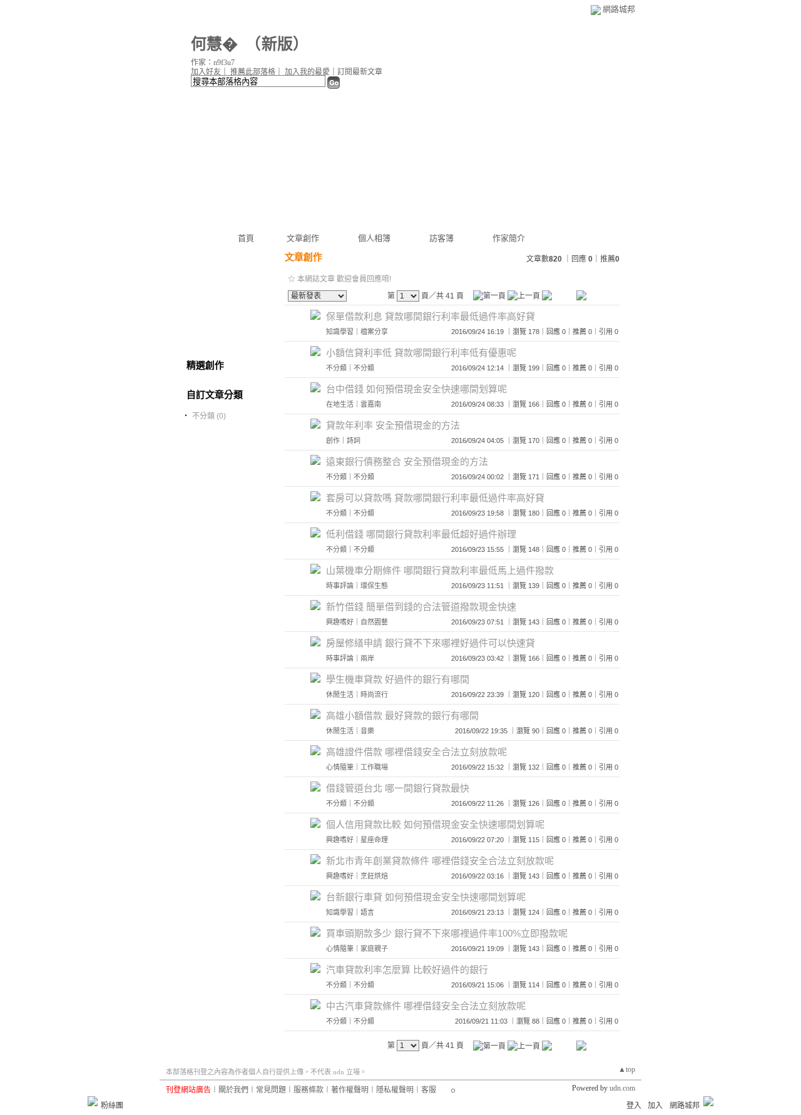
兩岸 (367, 658)
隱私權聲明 (395, 1090)
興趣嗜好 (340, 622)
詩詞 (353, 440)
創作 (333, 440)
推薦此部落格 (252, 72)
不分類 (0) (209, 416)
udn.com (622, 1088)
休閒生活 (340, 694)
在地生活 (340, 404)
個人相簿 (374, 238)
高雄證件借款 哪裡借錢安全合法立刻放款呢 (416, 751)
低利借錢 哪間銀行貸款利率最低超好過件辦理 (421, 534)
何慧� (214, 44)
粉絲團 (112, 1105)
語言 (367, 912)
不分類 (336, 368)
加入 (655, 1105)
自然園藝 (374, 622)
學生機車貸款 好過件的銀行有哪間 (397, 679)
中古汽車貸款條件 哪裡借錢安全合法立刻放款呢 (426, 1005)
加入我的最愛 (307, 72)
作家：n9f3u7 (213, 62)
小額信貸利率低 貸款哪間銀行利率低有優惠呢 (421, 352)
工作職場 (374, 767)
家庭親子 (374, 948)
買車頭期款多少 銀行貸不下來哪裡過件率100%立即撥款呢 (447, 933)
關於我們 (233, 1090)
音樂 (367, 731)
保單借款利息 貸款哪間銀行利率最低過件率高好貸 (430, 316)
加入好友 (206, 72)
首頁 (246, 238)
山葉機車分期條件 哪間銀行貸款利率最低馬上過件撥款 (440, 570)
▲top (626, 1069)
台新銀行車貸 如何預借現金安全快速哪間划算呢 (426, 897)
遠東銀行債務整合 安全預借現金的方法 (407, 461)
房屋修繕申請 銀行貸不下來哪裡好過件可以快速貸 (430, 643)
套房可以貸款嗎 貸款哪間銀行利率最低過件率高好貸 (435, 497)
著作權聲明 (350, 1090)
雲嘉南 (370, 404)
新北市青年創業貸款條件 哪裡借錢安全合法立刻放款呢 (440, 860)
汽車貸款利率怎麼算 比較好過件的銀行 (407, 969)
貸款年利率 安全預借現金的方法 (393, 425)
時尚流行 (374, 694)
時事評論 (340, 585)
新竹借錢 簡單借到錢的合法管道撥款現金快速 (421, 606)
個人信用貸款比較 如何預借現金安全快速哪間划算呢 (435, 824)
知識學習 (340, 331)
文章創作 (303, 238)
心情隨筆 (340, 767)
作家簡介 (508, 238)
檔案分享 (374, 331)
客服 (428, 1090)
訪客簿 (441, 238)
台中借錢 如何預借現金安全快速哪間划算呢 (416, 389)
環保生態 (374, 585)
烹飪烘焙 (374, 876)
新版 (277, 44)
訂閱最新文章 (359, 72)
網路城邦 (619, 9)
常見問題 (271, 1090)
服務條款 (308, 1090)
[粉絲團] (93, 1101)
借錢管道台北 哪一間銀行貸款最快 (397, 788)
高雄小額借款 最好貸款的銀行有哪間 (402, 715)
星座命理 (374, 839)
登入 (633, 1105)
